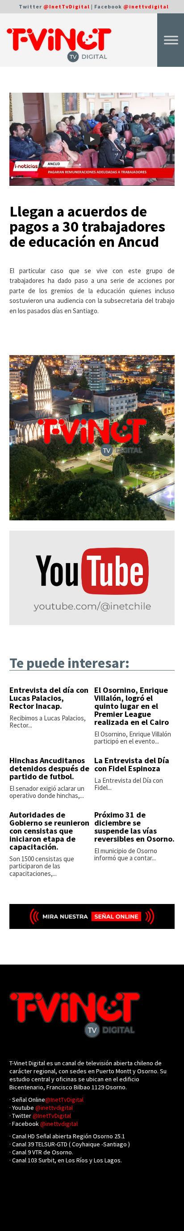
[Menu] (171, 40)
